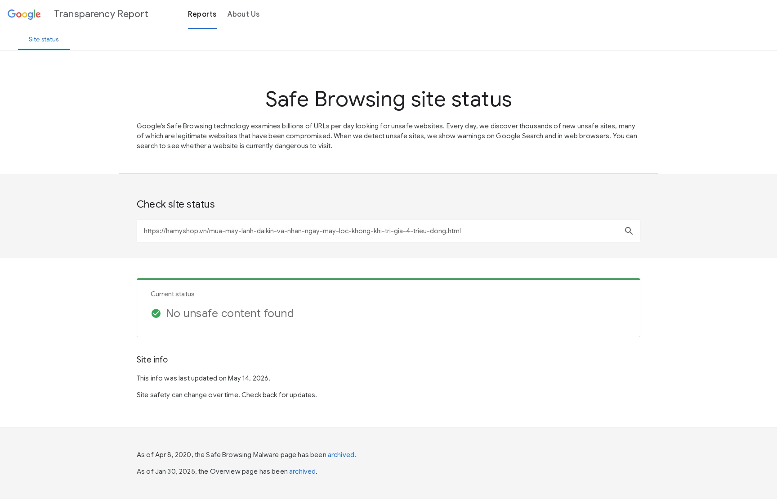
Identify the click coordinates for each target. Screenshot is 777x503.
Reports (202, 14)
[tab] (44, 39)
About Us (244, 14)
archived (341, 455)
